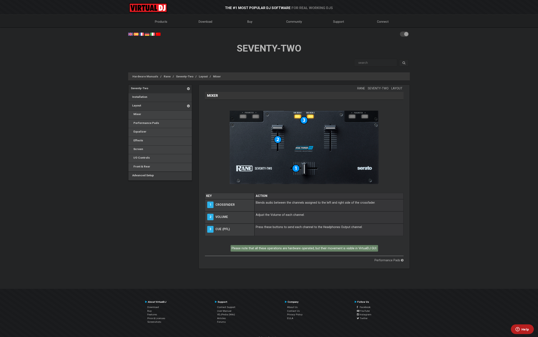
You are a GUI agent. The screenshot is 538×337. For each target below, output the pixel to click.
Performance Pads (145, 123)
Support (338, 21)
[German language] (147, 34)
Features (152, 314)
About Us (292, 307)
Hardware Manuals (145, 76)
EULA (290, 318)
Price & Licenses (156, 318)
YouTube (364, 310)
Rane (167, 76)
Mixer (217, 76)
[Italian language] (152, 34)
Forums (221, 321)
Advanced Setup (142, 175)
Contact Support (226, 307)
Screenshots (154, 321)
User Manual (224, 310)
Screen (137, 149)
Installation (139, 96)
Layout (203, 76)
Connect (383, 21)
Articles (221, 318)
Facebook (364, 307)
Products (161, 21)
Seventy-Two (184, 76)
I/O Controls (140, 157)
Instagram (365, 314)
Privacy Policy (295, 314)
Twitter (363, 318)
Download (205, 21)
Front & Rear (140, 166)
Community (294, 21)
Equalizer (138, 131)
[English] (130, 34)
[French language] (141, 34)
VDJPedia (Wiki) (226, 314)
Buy (249, 21)
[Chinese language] (158, 34)
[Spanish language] (136, 34)
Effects (137, 140)
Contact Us (293, 310)
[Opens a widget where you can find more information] (522, 329)
